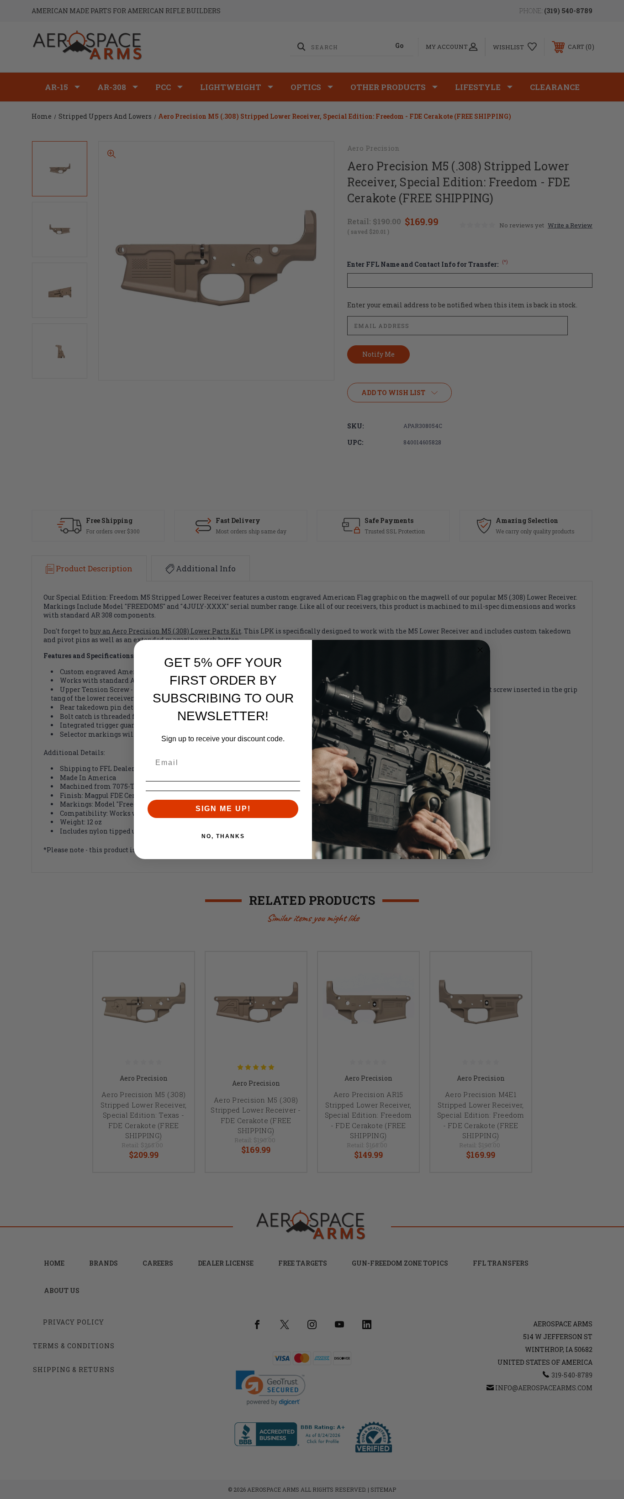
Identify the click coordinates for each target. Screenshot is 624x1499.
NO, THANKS (223, 836)
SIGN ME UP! (223, 809)
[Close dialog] (480, 649)
